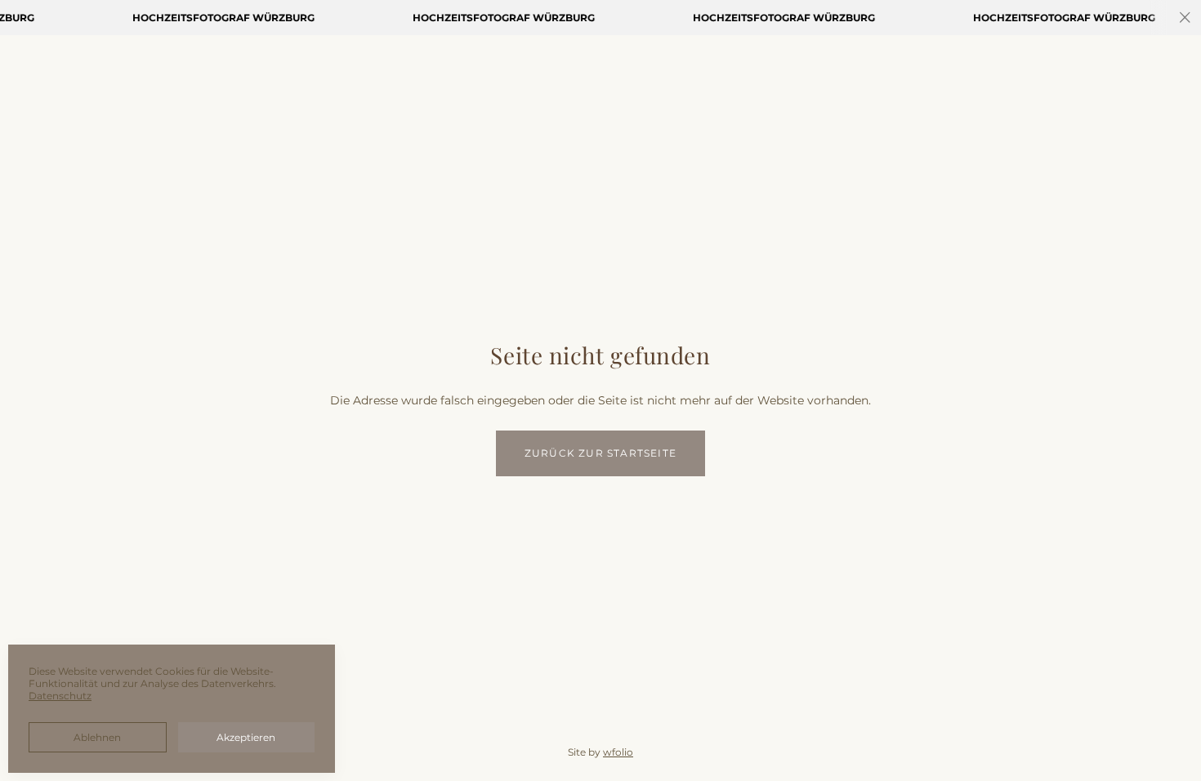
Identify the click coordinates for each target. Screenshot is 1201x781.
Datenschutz (60, 696)
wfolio (618, 752)
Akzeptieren (246, 737)
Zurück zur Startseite (600, 453)
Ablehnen (97, 737)
